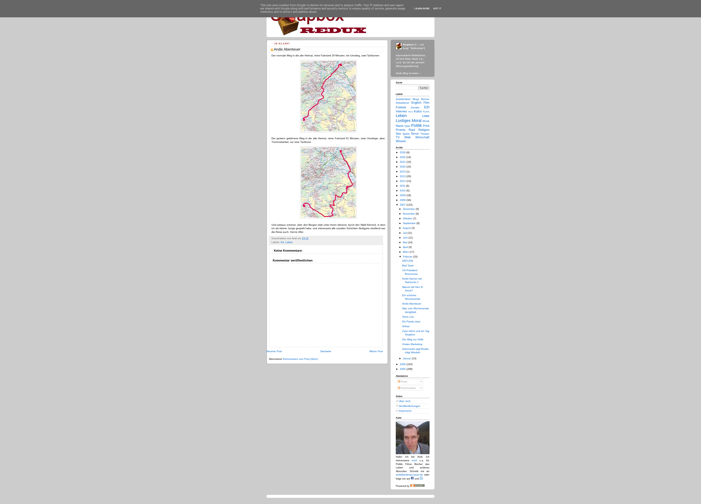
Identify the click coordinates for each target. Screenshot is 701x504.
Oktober (408, 218)
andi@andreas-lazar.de (409, 474)
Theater (424, 133)
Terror (415, 133)
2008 (403, 200)
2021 (403, 161)
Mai (405, 242)
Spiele (406, 133)
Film (426, 102)
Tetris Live (408, 316)
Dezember (409, 208)
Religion (423, 130)
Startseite (325, 351)
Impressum (405, 410)
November (409, 213)
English (416, 102)
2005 (403, 369)
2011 (403, 185)
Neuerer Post (274, 351)
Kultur (418, 111)
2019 (403, 171)
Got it (437, 8)
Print (426, 126)
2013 (403, 176)
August (407, 227)
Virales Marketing (412, 344)
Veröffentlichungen (409, 406)
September (409, 223)
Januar (407, 358)
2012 (403, 181)
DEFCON (407, 260)
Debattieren (402, 102)
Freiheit (401, 107)
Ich (282, 242)
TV (398, 137)
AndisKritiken (403, 99)
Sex (398, 133)
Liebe (425, 116)
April (406, 247)
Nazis (400, 126)
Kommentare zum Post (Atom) (300, 358)
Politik (416, 125)
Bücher (425, 99)
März (406, 251)
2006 (403, 364)
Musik (426, 121)
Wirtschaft (422, 137)
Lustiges (403, 120)
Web (407, 137)
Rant (412, 130)
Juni (405, 237)
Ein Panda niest (411, 321)
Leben (289, 242)
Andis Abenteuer (411, 303)
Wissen (401, 141)
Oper (407, 125)
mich (414, 460)
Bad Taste (408, 265)
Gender (415, 107)
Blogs (416, 99)
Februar (408, 256)
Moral (417, 120)
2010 (403, 190)
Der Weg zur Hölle (412, 339)
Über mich (405, 401)
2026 (403, 152)
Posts (403, 381)
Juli (405, 232)
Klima (410, 112)
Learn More (422, 8)
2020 (403, 166)
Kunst (426, 111)
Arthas (406, 326)
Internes (401, 111)
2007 (403, 204)
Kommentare (408, 387)
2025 (403, 157)
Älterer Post (376, 351)
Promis (400, 130)
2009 (403, 195)
